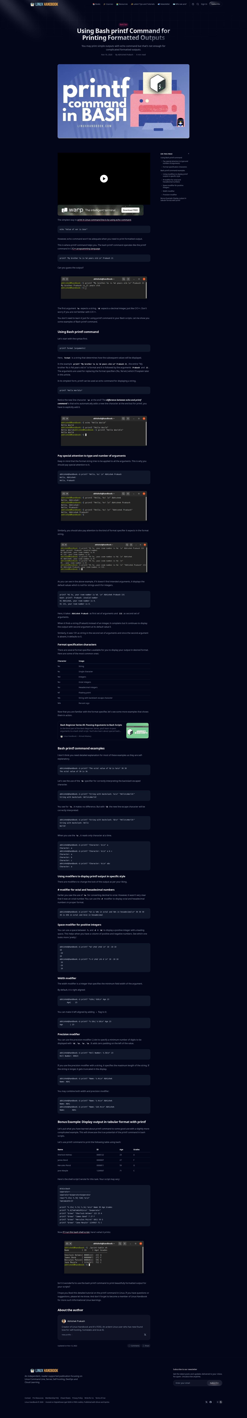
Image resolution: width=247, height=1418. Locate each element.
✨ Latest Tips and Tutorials (143, 4)
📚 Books (96, 4)
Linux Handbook (31, 1402)
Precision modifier (170, 194)
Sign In (204, 4)
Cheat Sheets (65, 1398)
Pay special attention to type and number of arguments (175, 162)
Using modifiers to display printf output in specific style (175, 175)
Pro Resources (38, 1398)
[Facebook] (211, 1402)
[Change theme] (193, 4)
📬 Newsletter (164, 4)
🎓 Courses (108, 4)
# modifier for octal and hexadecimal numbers (172, 181)
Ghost (98, 1402)
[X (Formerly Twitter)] (206, 1402)
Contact (28, 1398)
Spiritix (106, 1402)
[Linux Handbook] (44, 4)
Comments (135, 1346)
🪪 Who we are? (180, 4)
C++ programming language (86, 248)
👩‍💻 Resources (122, 4)
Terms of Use (100, 1398)
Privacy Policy (77, 1398)
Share (147, 1346)
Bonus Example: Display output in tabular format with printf (173, 199)
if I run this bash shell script (76, 1232)
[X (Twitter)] (145, 1335)
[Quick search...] (198, 4)
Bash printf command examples (173, 170)
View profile (66, 1334)
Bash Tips (123, 24)
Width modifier (168, 191)
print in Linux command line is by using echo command (104, 219)
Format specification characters (175, 167)
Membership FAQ (52, 1398)
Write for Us (89, 1398)
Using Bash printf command (171, 157)
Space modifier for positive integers (173, 186)
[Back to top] (188, 153)
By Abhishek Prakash (124, 54)
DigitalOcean (59, 1402)
